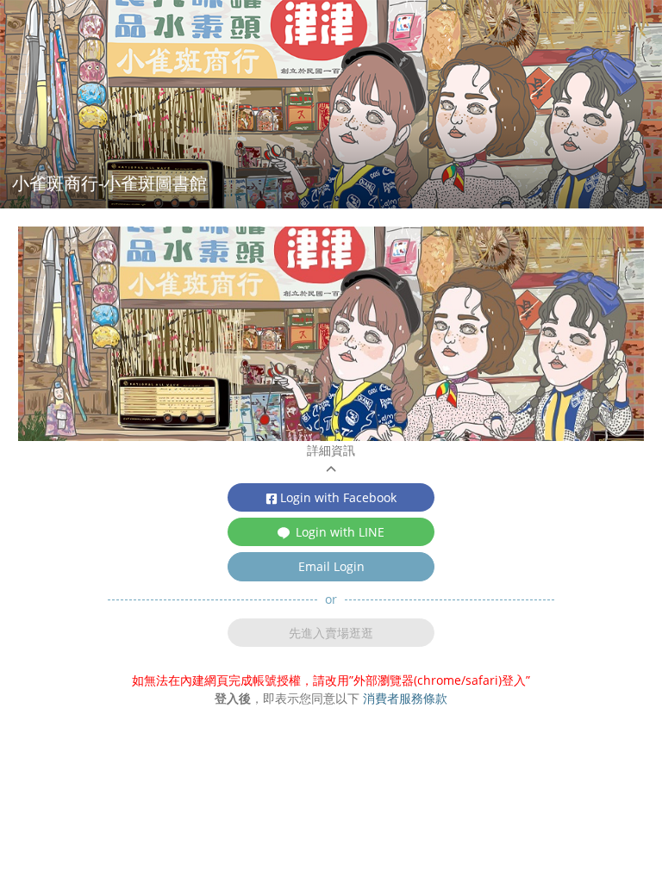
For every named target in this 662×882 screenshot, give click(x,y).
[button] (331, 459)
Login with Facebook (338, 497)
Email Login (331, 566)
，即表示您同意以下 (331, 698)
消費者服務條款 (405, 698)
